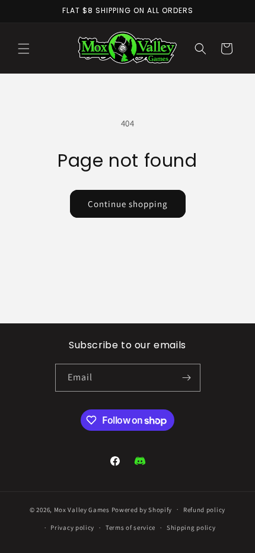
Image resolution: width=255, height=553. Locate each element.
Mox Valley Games (82, 509)
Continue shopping (128, 203)
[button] (24, 49)
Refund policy (204, 510)
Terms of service (130, 527)
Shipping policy (191, 527)
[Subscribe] (187, 378)
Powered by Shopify (142, 509)
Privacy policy (72, 527)
